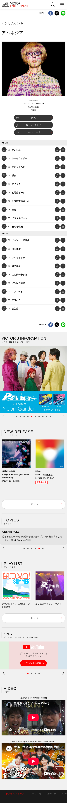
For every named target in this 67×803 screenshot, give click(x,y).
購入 (33, 117)
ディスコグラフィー (15, 794)
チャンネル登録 (33, 663)
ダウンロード (33, 132)
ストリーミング (33, 125)
